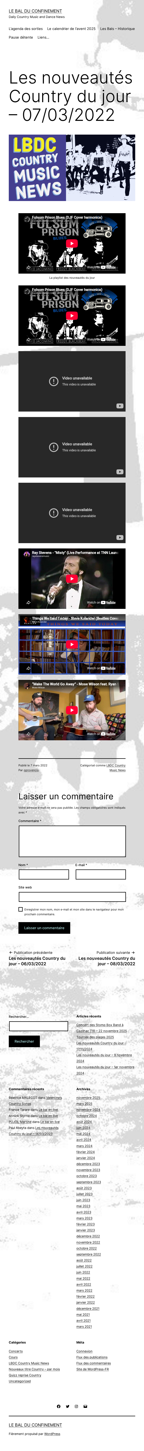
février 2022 (85, 1296)
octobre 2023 (86, 1176)
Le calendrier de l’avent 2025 (71, 29)
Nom (23, 865)
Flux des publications (91, 1357)
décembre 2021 (87, 1308)
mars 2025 (84, 1104)
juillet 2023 (84, 1194)
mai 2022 (83, 1278)
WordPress (52, 1434)
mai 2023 (83, 1206)
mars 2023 (84, 1218)
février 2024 (85, 1152)
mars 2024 (84, 1146)
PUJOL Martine (20, 1122)
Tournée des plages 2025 (95, 1037)
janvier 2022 (85, 1302)
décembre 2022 (88, 1236)
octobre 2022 (86, 1248)
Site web (25, 887)
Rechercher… (19, 1016)
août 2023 (84, 1188)
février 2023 (85, 1224)
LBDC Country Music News (29, 1363)
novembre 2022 (88, 1242)
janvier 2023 (85, 1230)
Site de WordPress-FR (92, 1369)
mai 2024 (83, 1134)
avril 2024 (83, 1140)
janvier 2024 (85, 1158)
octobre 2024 (86, 1116)
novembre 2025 (88, 1098)
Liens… (43, 37)
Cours (13, 1357)
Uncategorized (20, 1381)
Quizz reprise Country (25, 1375)
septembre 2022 (88, 1254)
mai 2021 (83, 1314)
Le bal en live (48, 1110)
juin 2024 (83, 1128)
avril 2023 (83, 1212)
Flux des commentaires (93, 1363)
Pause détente (21, 37)
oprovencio (31, 770)
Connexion (84, 1351)
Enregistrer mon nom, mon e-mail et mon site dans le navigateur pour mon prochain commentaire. (74, 912)
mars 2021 (84, 1326)
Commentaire (29, 821)
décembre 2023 (88, 1164)
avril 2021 (83, 1320)
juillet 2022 (84, 1266)
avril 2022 (83, 1284)
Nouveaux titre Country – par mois (34, 1369)
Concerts (16, 1351)
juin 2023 (83, 1200)
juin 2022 (83, 1272)
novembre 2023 (88, 1170)
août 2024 (84, 1122)
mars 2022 (84, 1290)
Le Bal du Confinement (35, 11)
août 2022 (84, 1260)
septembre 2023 (88, 1182)
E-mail (81, 865)
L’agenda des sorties (26, 29)
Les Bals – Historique (117, 29)
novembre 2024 (88, 1110)
